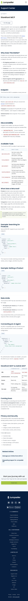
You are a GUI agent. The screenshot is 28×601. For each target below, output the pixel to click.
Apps (14, 524)
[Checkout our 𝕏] (15, 502)
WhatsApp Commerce (14, 539)
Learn (14, 578)
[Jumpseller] (14, 497)
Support (4, 13)
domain (3, 103)
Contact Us (14, 566)
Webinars (14, 582)
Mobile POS (14, 544)
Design (14, 584)
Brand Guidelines (14, 564)
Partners (14, 562)
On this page (7, 22)
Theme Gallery (14, 521)
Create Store (14, 483)
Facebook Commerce (14, 535)
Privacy (9, 594)
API (14, 587)
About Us (14, 555)
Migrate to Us (14, 576)
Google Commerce (14, 542)
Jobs (14, 558)
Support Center (14, 573)
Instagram (14, 537)
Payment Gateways (14, 517)
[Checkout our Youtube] (19, 502)
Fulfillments (14, 526)
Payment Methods (14, 515)
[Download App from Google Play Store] (10, 507)
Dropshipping (14, 548)
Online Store (14, 533)
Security (14, 594)
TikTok (14, 546)
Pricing (14, 560)
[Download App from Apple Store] (17, 507)
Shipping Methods (14, 519)
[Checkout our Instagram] (12, 502)
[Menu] (26, 2)
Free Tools (14, 580)
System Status (14, 589)
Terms (18, 594)
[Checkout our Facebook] (8, 502)
